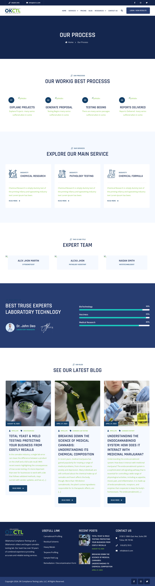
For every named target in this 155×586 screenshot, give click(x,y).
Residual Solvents (51, 541)
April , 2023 (97, 570)
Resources (99, 11)
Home (64, 11)
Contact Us (113, 11)
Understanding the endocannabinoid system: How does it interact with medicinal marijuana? (125, 445)
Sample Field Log (51, 558)
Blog (90, 11)
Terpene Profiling (51, 552)
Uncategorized (28, 431)
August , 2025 (98, 549)
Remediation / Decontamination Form (60, 563)
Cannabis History (128, 431)
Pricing (83, 11)
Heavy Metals (49, 547)
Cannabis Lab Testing (80, 431)
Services (72, 11)
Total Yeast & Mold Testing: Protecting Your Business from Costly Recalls (25, 443)
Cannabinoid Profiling (53, 536)
